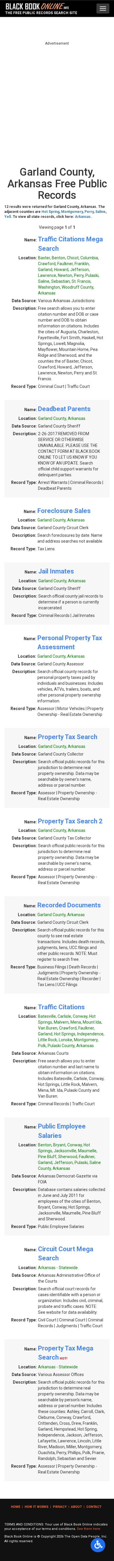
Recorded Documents (69, 905)
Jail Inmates (56, 571)
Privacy (60, 1507)
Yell (7, 217)
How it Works (37, 1507)
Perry (89, 212)
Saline (100, 212)
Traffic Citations (61, 1007)
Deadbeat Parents (64, 409)
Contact (93, 1507)
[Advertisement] (57, 103)
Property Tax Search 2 (70, 821)
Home (15, 1507)
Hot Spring (50, 212)
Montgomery (72, 212)
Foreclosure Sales (64, 510)
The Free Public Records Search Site (41, 13)
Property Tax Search (67, 737)
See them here (88, 1529)
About (76, 1507)
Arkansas (83, 217)
